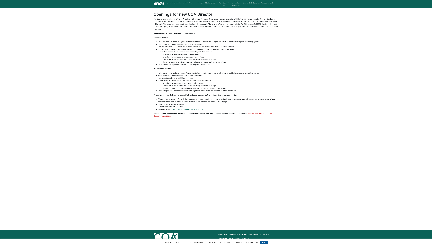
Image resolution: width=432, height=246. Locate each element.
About (169, 3)
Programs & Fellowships (206, 3)
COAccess (191, 3)
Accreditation (179, 3)
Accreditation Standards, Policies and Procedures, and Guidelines (252, 4)
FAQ (219, 3)
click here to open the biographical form (188, 109)
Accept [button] (264, 242)
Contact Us (226, 4)
